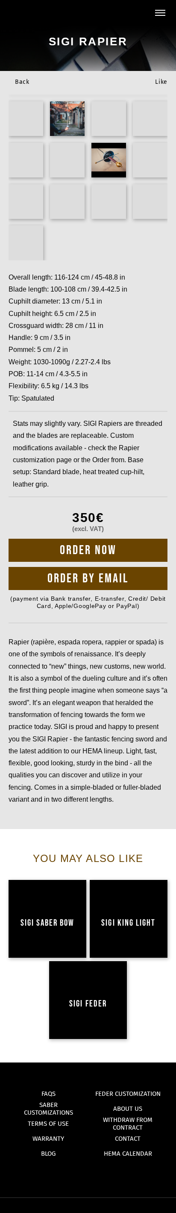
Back (22, 82)
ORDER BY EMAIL (88, 578)
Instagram (104, 1174)
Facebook (88, 1174)
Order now (88, 550)
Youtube (71, 1174)
